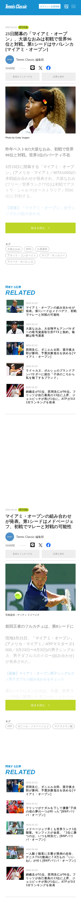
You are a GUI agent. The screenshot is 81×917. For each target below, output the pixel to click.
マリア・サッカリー (53, 255)
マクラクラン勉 (63, 726)
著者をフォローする (22, 76)
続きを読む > (40, 228)
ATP (9, 726)
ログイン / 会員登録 (49, 6)
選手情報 (23, 27)
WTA (28, 249)
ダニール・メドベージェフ (33, 726)
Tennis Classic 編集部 (30, 59)
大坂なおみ (13, 249)
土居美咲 (42, 249)
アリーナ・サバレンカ (20, 261)
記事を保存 (58, 76)
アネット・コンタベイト (21, 255)
